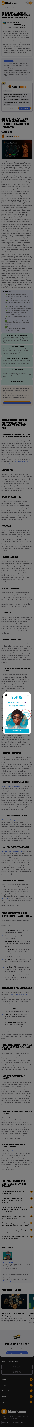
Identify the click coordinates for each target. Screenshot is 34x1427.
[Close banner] (28, 695)
